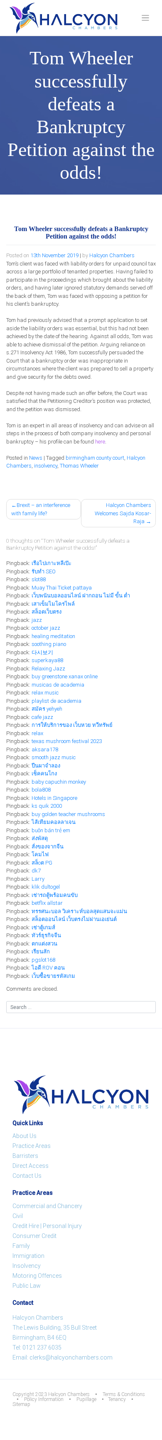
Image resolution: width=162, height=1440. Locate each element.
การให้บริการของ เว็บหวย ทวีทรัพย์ (72, 725)
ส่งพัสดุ (40, 838)
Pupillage (86, 1399)
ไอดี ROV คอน (48, 968)
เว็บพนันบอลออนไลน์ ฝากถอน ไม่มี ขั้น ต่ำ (81, 595)
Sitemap (21, 1404)
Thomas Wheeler (79, 466)
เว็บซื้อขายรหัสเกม (53, 976)
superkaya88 (47, 660)
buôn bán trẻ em (51, 830)
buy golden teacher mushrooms (68, 814)
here (100, 442)
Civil (17, 1216)
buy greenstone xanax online (65, 676)
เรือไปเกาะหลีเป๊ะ (51, 563)
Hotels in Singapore (54, 798)
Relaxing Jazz (48, 668)
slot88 (39, 579)
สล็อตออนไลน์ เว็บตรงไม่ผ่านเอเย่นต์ (74, 919)
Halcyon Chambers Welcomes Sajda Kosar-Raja (123, 513)
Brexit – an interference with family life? (40, 509)
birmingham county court (95, 458)
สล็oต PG (42, 863)
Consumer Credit (34, 1236)
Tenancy (117, 1399)
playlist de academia (56, 701)
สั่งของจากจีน (48, 846)
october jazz (46, 628)
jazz (37, 620)
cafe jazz (42, 717)
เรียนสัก (41, 951)
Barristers (25, 1155)
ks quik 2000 (47, 806)
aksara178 (45, 749)
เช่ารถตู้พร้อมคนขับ (55, 895)
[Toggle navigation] (145, 18)
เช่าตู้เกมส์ (43, 927)
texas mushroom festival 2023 (67, 741)
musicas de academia (58, 685)
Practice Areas (31, 1146)
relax (37, 733)
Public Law (26, 1285)
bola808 (41, 790)
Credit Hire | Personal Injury (47, 1226)
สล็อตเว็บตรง (46, 612)
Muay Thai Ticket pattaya (62, 588)
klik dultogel (46, 887)
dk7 (36, 870)
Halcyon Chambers (112, 255)
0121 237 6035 (41, 1347)
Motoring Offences (37, 1275)
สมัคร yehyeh (47, 709)
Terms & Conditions (124, 1394)
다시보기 (42, 652)
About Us (24, 1136)
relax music (45, 693)
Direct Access (30, 1165)
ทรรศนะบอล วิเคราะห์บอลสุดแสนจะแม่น (79, 911)
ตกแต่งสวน (44, 944)
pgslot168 (43, 960)
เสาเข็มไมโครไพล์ (53, 604)
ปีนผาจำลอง (46, 766)
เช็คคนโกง (44, 773)
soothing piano (49, 644)
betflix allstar (47, 903)
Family (21, 1246)
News (35, 458)
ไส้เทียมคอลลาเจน (54, 822)
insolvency (45, 466)
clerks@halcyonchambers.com (71, 1357)
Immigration (28, 1255)
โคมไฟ (40, 854)
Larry (38, 879)
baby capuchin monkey (59, 782)
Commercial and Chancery (47, 1206)
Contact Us (27, 1175)
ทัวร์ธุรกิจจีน (46, 935)
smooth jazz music (54, 757)
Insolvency (26, 1265)
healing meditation (53, 636)
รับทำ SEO (44, 571)
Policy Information (44, 1399)
